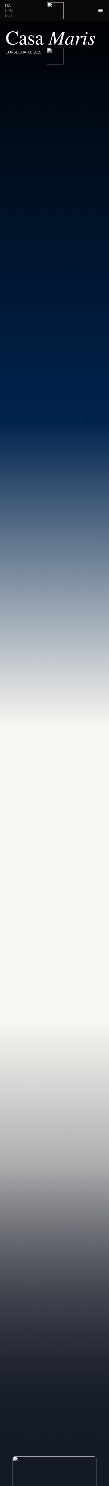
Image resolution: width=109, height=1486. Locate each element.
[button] (100, 10)
